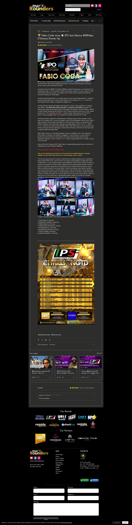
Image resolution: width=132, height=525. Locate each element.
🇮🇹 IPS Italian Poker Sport (59, 20)
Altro (92, 20)
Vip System (59, 471)
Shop (57, 473)
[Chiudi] (130, 522)
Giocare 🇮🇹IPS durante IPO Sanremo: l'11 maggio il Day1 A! (91, 372)
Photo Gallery (60, 460)
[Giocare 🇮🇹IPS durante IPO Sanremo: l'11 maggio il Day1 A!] (91, 362)
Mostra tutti (99, 353)
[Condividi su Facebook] (38, 340)
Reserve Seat (59, 464)
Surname (70, 487)
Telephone (71, 494)
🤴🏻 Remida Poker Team (74, 20)
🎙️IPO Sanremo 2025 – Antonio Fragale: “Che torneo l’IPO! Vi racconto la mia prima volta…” (65, 372)
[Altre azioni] (93, 31)
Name (35, 487)
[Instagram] (99, 5)
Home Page (59, 454)
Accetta (125, 522)
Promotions (59, 462)
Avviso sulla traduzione (37, 461)
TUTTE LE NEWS (34, 20)
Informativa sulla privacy (66, 522)
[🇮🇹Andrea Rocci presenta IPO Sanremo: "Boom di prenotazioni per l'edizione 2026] (41, 362)
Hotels (57, 467)
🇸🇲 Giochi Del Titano (56, 334)
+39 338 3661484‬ (88, 464)
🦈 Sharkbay (85, 20)
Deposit (58, 469)
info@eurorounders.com (91, 468)
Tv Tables (58, 465)
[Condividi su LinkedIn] (46, 340)
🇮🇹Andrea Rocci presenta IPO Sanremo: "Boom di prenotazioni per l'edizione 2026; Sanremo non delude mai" (41, 372)
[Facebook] (96, 5)
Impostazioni (117, 522)
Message (36, 501)
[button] (100, 20)
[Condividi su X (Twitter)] (42, 340)
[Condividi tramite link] (49, 340)
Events (57, 456)
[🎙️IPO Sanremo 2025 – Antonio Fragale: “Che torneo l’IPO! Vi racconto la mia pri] (66, 362)
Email (35, 494)
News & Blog (60, 458)
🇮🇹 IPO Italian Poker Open (44, 334)
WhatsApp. (83, 466)
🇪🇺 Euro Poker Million (46, 20)
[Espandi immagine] (47, 187)
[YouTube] (92, 5)
